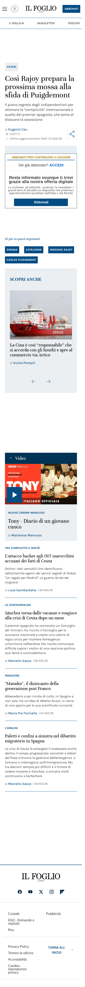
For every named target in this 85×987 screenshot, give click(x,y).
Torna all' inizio (56, 947)
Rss (11, 927)
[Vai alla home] (41, 9)
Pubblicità (53, 911)
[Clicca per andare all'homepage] (41, 875)
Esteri (11, 67)
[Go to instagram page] (52, 889)
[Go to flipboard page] (62, 889)
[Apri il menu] (5, 9)
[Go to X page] (41, 889)
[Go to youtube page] (30, 889)
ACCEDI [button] (56, 165)
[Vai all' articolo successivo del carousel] (48, 379)
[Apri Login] (14, 8)
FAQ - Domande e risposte (21, 919)
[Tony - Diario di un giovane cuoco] (41, 481)
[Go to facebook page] (20, 889)
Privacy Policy (18, 944)
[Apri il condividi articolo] (72, 134)
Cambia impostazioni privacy (17, 967)
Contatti (13, 911)
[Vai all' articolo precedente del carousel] (34, 379)
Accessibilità (17, 957)
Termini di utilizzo (20, 951)
